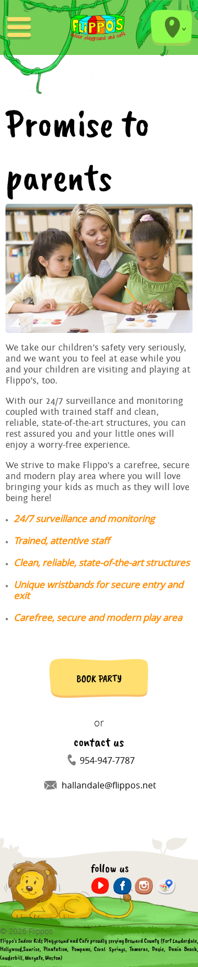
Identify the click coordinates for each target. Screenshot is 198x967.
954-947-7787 (107, 760)
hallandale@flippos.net (109, 785)
